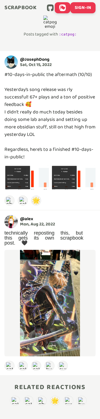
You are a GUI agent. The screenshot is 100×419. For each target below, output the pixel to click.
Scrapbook (20, 8)
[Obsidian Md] (9, 200)
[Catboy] (9, 366)
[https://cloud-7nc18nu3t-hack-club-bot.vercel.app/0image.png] (50, 303)
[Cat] (23, 366)
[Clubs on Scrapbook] (62, 7)
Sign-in (83, 7)
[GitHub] (50, 7)
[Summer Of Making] (63, 366)
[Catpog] (23, 200)
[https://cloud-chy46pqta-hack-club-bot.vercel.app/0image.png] (26, 178)
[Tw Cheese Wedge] (49, 366)
